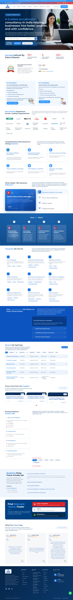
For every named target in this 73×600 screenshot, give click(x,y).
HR (16, 352)
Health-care (51, 352)
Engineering (32, 352)
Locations (30, 6)
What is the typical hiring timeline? (34, 482)
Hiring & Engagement (12, 488)
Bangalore (45, 578)
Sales (57, 352)
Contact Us (48, 6)
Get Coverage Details (36, 466)
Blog (23, 580)
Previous (6, 548)
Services (23, 6)
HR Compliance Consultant (36, 585)
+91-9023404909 (9, 3)
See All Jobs (64, 347)
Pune (52, 460)
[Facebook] (63, 3)
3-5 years (44, 352)
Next (67, 548)
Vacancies (36, 6)
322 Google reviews (49, 71)
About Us (19, 6)
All (6, 352)
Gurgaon (45, 576)
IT (27, 352)
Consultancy (21, 352)
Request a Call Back (12, 103)
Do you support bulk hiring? (33, 485)
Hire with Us (64, 6)
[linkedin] (65, 3)
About (23, 574)
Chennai (58, 460)
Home (14, 6)
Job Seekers (24, 578)
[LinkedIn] (9, 589)
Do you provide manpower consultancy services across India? (41, 489)
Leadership (11, 352)
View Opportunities (44, 101)
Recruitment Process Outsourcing (37, 576)
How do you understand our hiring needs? (36, 492)
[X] (67, 3)
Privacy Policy (65, 598)
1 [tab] (36, 405)
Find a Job (56, 6)
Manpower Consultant (35, 588)
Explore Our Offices (27, 43)
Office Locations (25, 576)
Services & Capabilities (12, 490)
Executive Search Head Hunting (36, 590)
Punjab (40, 460)
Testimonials (41, 6)
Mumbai (45, 572)
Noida (46, 460)
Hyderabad (46, 580)
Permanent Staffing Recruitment (36, 573)
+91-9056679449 (18, 3)
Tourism (38, 352)
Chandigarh (46, 586)
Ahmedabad (36, 462)
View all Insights (63, 387)
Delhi (35, 460)
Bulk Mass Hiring (36, 592)
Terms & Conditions (57, 598)
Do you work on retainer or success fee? (36, 473)
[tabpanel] (15, 398)
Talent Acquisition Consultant (36, 582)
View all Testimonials (61, 527)
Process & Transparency (12, 492)
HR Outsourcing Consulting (36, 579)
